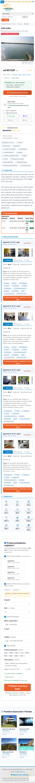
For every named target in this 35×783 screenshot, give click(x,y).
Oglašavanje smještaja (21, 775)
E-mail (7, 629)
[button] (17, 129)
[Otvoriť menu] (2, 1)
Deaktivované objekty (8, 778)
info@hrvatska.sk (20, 771)
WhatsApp (12, 116)
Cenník (28, 260)
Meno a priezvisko (11, 621)
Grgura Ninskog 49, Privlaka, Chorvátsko (15, 31)
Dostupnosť (18, 260)
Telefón (10, 637)
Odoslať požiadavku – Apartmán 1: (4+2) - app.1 (18, 298)
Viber (26, 116)
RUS (11, 656)
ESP (27, 653)
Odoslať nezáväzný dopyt (18, 687)
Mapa (11, 120)
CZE (6, 653)
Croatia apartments (27, 778)
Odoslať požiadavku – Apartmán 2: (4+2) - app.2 (18, 362)
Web (26, 120)
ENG (11, 653)
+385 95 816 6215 (11, 113)
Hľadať (6, 20)
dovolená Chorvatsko (8, 780)
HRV (16, 656)
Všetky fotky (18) (28, 62)
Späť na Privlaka (7, 136)
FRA (5, 656)
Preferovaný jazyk (13, 650)
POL (22, 656)
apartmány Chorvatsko (20, 780)
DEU (17, 653)
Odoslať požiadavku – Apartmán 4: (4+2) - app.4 (18, 490)
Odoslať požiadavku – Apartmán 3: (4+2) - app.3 (18, 426)
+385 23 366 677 (10, 110)
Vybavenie (9, 260)
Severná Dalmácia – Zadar (8, 24)
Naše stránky (18, 778)
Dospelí (7, 600)
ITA (22, 653)
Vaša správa (11, 660)
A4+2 (15, 74)
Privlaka (19, 24)
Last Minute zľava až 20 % (10, 34)
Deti (9, 608)
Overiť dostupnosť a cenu (19, 93)
